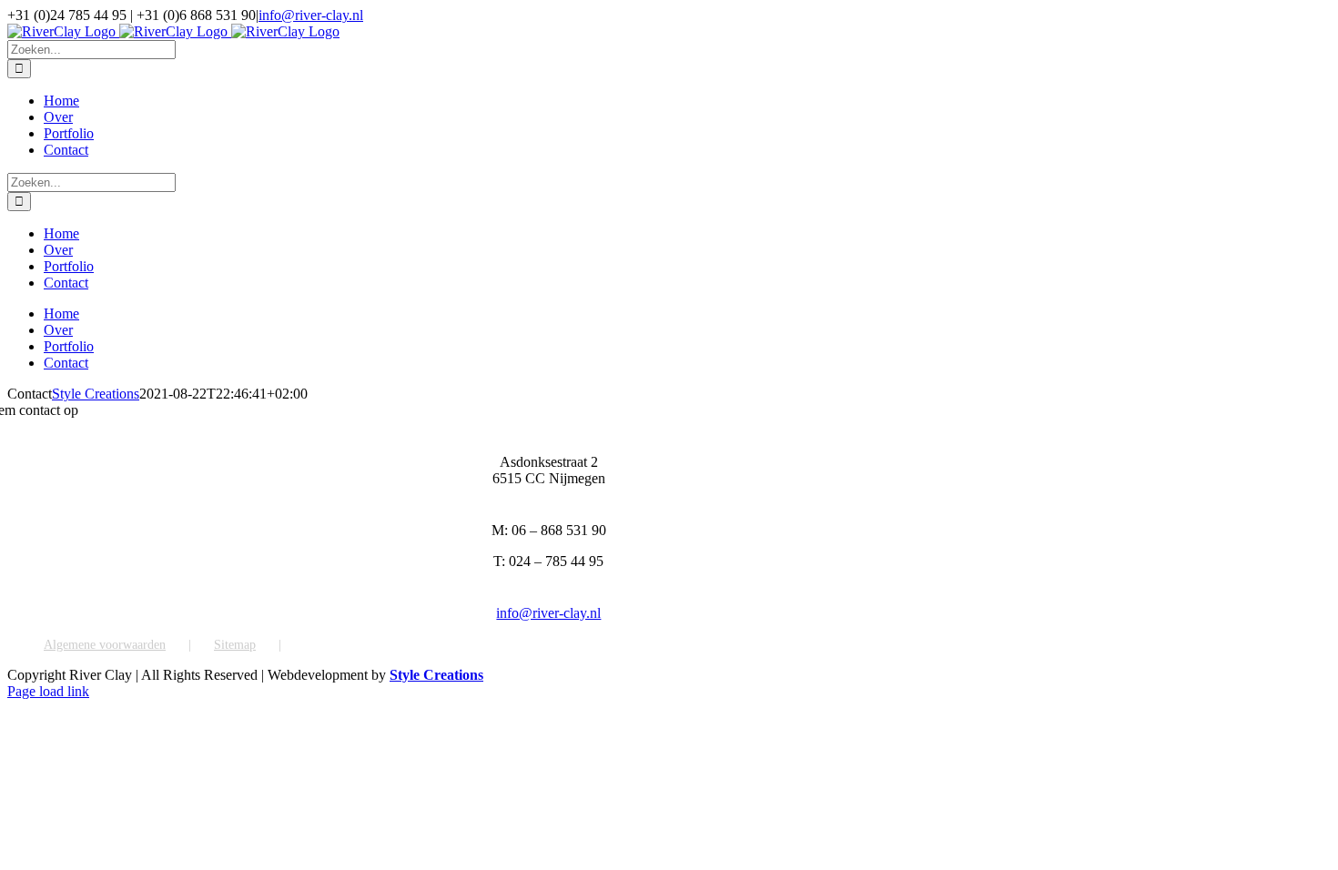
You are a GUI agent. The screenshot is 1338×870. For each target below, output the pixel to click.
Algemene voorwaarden (105, 645)
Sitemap (235, 645)
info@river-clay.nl (310, 15)
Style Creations (95, 393)
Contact (323, 645)
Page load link (48, 691)
